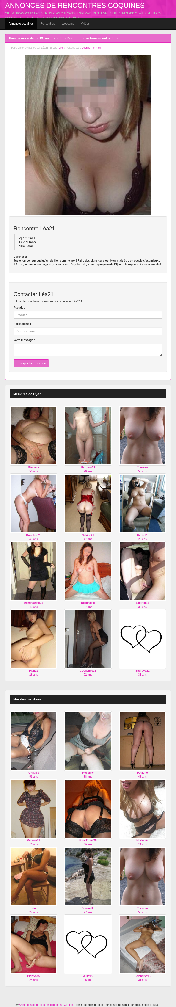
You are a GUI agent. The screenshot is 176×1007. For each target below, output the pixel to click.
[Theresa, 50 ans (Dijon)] (142, 435)
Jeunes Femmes (91, 47)
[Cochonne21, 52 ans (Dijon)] (88, 638)
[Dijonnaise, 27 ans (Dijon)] (88, 571)
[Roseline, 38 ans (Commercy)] (88, 740)
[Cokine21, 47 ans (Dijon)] (88, 503)
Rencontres (47, 23)
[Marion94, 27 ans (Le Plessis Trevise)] (142, 808)
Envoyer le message (31, 363)
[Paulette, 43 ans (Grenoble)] (142, 740)
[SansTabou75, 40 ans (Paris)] (88, 808)
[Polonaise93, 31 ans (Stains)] (142, 944)
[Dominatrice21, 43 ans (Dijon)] (34, 571)
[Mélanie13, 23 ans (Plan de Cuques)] (34, 808)
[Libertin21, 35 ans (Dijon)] (142, 571)
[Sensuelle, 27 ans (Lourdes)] (88, 876)
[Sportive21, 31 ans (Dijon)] (142, 638)
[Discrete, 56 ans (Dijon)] (34, 435)
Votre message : (24, 340)
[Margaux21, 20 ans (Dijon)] (88, 435)
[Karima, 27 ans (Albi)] (34, 876)
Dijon (61, 47)
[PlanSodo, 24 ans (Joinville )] (34, 944)
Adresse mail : (23, 324)
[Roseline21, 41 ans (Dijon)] (34, 503)
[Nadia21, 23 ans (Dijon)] (142, 503)
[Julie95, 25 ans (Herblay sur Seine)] (88, 944)
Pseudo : (19, 307)
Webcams (68, 23)
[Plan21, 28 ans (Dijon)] (34, 638)
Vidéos (85, 23)
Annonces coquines (21, 23)
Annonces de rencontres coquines (75, 5)
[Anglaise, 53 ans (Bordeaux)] (34, 740)
